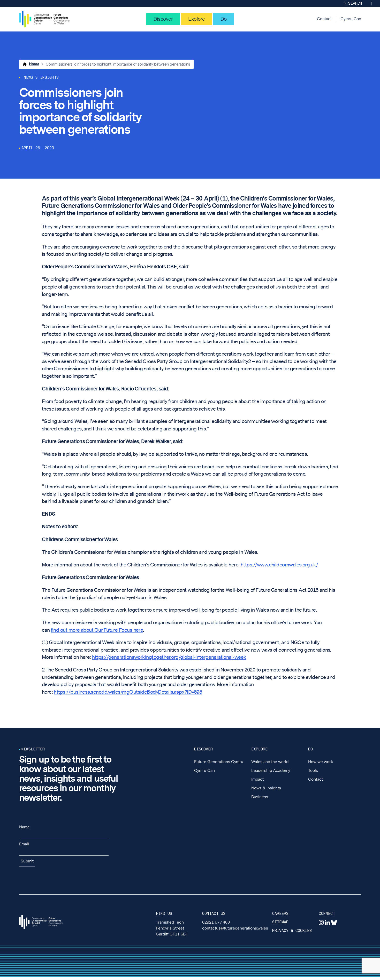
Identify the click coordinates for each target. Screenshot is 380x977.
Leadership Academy (270, 770)
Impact (257, 779)
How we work (320, 762)
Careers (280, 913)
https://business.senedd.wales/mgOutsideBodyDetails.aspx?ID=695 (128, 692)
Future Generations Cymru (218, 762)
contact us (213, 913)
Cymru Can (350, 19)
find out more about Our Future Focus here (97, 630)
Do (224, 19)
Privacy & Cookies (292, 930)
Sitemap (280, 922)
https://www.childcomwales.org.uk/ (279, 565)
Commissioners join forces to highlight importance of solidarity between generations (118, 64)
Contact (324, 19)
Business (259, 797)
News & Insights (266, 788)
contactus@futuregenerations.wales (235, 928)
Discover (163, 19)
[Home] (44, 19)
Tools (313, 770)
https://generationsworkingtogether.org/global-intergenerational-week (169, 657)
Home (34, 64)
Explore (196, 19)
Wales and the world (269, 762)
